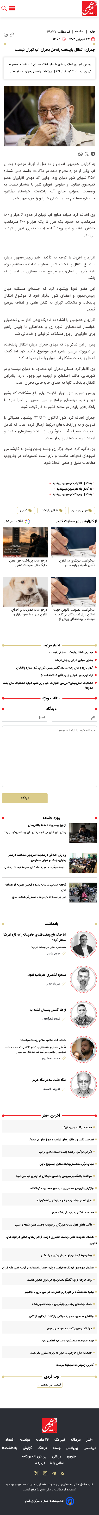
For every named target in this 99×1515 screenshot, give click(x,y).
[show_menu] (12, 8)
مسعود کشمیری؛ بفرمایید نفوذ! (46, 975)
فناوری (72, 1456)
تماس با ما (57, 1463)
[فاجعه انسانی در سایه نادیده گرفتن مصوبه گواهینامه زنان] (83, 892)
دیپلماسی (90, 1448)
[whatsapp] (80, 154)
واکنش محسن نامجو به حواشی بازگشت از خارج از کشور (61, 1316)
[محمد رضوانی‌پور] (83, 1049)
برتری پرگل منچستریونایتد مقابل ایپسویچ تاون (66, 1164)
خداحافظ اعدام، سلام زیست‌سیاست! (43, 1040)
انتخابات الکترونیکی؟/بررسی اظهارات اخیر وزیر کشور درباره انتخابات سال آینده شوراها (47, 685)
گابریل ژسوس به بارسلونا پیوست (75, 1365)
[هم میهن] (89, 8)
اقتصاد (10, 1440)
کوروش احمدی (51, 1089)
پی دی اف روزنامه (34, 1456)
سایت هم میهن (25, 1484)
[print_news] (6, 34)
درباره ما (40, 1463)
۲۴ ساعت (43, 1440)
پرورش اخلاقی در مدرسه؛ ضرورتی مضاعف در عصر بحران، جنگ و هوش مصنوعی (37, 858)
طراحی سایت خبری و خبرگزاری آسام (44, 1501)
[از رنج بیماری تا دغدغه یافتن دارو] (83, 833)
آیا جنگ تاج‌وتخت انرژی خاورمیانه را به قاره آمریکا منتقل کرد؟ (34, 937)
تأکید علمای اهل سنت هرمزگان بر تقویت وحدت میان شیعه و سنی (53, 1224)
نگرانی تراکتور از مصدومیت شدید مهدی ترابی (65, 1151)
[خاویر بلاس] (83, 944)
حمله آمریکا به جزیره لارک (77, 1127)
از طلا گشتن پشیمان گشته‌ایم (48, 1010)
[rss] (62, 1474)
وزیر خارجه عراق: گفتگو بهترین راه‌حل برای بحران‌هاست (59, 1280)
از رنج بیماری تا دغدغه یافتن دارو (47, 825)
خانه (92, 32)
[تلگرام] (53, 1474)
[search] (4, 8)
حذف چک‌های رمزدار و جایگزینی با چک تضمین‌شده (62, 1304)
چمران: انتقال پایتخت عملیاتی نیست (71, 652)
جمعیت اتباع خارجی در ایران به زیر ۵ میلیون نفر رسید (61, 1352)
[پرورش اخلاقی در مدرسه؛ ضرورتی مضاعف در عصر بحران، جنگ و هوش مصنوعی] (83, 863)
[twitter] (87, 154)
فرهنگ (42, 1448)
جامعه (79, 31)
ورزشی (57, 1456)
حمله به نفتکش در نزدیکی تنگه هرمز (73, 1212)
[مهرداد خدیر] (83, 979)
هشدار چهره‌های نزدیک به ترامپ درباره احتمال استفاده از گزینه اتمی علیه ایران (48, 1267)
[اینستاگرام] (45, 1474)
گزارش (28, 1448)
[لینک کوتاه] (12, 35)
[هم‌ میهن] (49, 1425)
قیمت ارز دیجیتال (49, 1384)
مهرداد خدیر (53, 983)
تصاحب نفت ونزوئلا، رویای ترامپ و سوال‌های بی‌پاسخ (62, 1139)
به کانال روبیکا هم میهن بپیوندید (72, 494)
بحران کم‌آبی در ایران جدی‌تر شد (74, 660)
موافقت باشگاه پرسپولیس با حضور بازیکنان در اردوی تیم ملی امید (54, 1176)
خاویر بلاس (53, 953)
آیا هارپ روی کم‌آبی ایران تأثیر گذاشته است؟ (67, 675)
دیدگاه (25, 798)
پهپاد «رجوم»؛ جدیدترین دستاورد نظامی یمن (68, 1340)
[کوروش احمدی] (83, 1084)
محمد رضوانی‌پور (50, 1058)
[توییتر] (36, 1474)
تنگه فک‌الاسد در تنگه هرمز (49, 1080)
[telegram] (93, 154)
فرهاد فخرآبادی (51, 1018)
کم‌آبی (24, 510)
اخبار (90, 1440)
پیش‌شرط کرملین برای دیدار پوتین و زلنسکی (66, 1255)
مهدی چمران (79, 510)
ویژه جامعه (51, 818)
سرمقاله (76, 1440)
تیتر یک (60, 1440)
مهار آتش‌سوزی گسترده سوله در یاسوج (69, 1328)
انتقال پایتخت (49, 510)
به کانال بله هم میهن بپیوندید (74, 489)
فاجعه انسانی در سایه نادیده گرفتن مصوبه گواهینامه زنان (35, 887)
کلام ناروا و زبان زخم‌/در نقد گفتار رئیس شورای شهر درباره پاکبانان (54, 667)
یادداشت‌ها (10, 1448)
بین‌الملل (72, 1448)
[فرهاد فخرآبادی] (83, 1014)
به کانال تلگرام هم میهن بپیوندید (72, 483)
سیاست (25, 1440)
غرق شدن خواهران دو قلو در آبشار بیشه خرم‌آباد (64, 1200)
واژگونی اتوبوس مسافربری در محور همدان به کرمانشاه (62, 1188)
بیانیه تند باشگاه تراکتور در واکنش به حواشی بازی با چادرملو (59, 1292)
